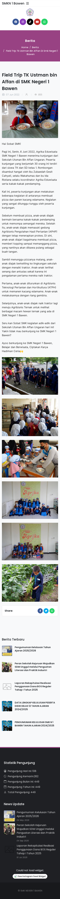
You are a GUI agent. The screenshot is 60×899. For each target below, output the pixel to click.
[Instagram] (23, 22)
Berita (35, 47)
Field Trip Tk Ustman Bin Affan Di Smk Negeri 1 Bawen (32, 52)
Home (24, 47)
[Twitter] (46, 610)
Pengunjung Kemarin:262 (23, 776)
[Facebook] (15, 22)
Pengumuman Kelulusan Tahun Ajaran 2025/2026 (33, 649)
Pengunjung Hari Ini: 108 (22, 771)
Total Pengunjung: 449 (22, 792)
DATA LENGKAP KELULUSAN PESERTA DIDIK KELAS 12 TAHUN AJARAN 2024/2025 (35, 706)
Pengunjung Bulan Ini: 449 (23, 781)
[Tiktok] (30, 22)
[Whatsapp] (44, 22)
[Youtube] (37, 22)
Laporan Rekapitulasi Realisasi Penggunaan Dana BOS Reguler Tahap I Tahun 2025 (33, 686)
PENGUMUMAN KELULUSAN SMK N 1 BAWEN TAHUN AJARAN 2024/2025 (34, 724)
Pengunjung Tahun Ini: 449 (24, 787)
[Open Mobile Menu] (27, 3)
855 (40, 94)
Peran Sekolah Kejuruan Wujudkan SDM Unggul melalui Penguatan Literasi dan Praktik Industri (35, 667)
